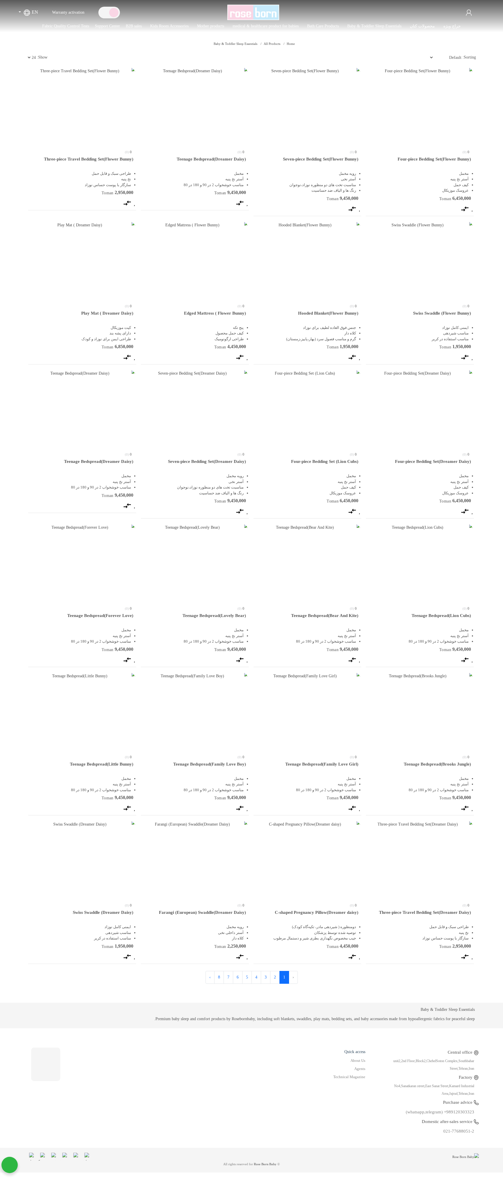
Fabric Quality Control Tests (65, 26)
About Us (357, 1061)
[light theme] (113, 12)
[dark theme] (104, 12)
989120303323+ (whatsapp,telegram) (440, 1112)
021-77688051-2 (458, 1131)
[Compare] (465, 208)
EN (34, 12)
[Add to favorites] (473, 208)
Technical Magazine (349, 1077)
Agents (359, 1069)
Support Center (107, 26)
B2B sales (134, 26)
